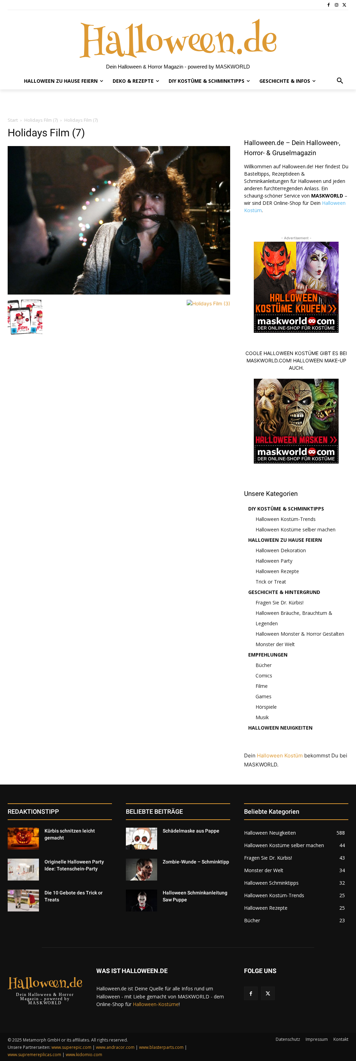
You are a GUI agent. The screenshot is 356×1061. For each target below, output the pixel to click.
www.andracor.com (115, 1047)
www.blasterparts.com (161, 1047)
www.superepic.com (71, 1047)
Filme (262, 686)
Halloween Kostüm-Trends (286, 519)
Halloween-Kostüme (156, 1004)
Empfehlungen (268, 654)
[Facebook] (329, 5)
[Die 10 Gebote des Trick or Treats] (23, 900)
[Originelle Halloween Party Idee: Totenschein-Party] (23, 870)
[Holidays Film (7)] (119, 293)
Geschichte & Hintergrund (284, 592)
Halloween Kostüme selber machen (295, 529)
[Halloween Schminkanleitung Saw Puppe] (141, 900)
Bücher (264, 665)
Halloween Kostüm (280, 755)
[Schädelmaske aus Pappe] (141, 839)
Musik (262, 717)
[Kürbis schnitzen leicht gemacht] (23, 839)
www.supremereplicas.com (34, 1055)
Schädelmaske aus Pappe (191, 831)
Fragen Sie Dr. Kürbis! (280, 602)
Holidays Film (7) (41, 120)
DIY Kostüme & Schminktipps (286, 508)
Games (264, 696)
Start (13, 120)
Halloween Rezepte (277, 571)
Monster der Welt (275, 644)
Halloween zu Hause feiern (285, 540)
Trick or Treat (271, 581)
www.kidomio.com (84, 1055)
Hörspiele (266, 707)
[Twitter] (344, 5)
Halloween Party (274, 560)
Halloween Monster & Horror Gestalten (300, 633)
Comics (264, 675)
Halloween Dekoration (281, 550)
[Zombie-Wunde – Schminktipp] (141, 870)
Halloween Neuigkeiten (280, 727)
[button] (340, 81)
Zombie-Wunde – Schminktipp (196, 862)
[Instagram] (336, 5)
